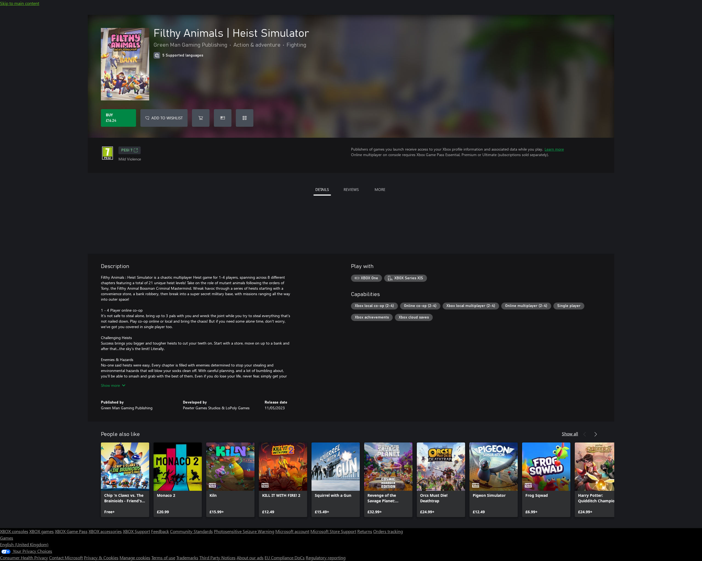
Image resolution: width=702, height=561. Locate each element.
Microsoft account (292, 531)
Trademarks (187, 557)
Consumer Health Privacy (24, 557)
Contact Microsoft (66, 557)
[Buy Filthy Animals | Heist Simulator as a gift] (222, 118)
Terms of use (163, 557)
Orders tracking (388, 531)
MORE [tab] (380, 189)
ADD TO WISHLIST (167, 117)
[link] (125, 479)
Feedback (160, 531)
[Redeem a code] (244, 118)
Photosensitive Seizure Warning (244, 531)
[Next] (595, 434)
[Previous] (584, 434)
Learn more (554, 149)
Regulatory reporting (326, 557)
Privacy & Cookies (101, 557)
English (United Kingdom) (24, 544)
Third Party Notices (217, 557)
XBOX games (41, 531)
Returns (364, 531)
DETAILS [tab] (322, 189)
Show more (110, 385)
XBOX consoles (14, 531)
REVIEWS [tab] (351, 189)
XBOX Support (136, 531)
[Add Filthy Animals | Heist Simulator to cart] (201, 118)
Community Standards (191, 531)
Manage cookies (135, 557)
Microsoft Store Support (333, 531)
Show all (570, 433)
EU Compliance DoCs (285, 557)
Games (6, 538)
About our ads (250, 557)
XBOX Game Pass (71, 531)
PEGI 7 (126, 150)
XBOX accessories (105, 531)
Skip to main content (19, 3)
